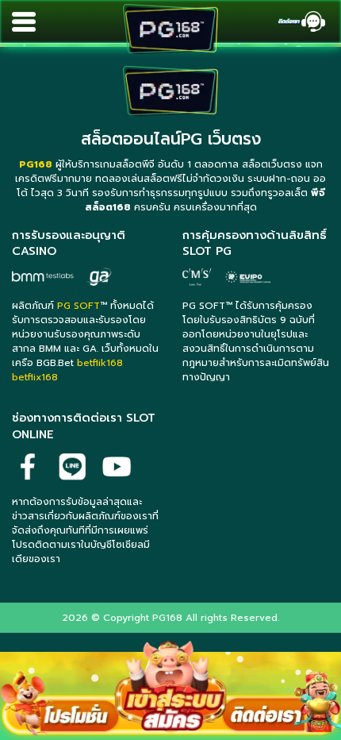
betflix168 (35, 377)
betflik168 (100, 363)
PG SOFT (78, 306)
